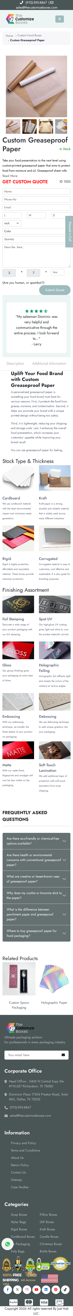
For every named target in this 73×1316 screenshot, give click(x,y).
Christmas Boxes (51, 1244)
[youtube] (36, 1289)
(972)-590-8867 (36, 2)
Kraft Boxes (47, 1229)
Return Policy (20, 1165)
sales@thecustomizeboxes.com (36, 7)
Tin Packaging (20, 1244)
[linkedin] (46, 1289)
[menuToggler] (59, 19)
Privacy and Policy (23, 1143)
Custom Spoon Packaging (19, 1005)
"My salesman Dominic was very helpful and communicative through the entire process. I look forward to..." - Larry (36, 330)
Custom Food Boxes (29, 35)
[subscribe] (63, 1055)
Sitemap (16, 1179)
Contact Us (18, 1172)
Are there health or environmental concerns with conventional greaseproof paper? (34, 860)
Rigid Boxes (19, 1229)
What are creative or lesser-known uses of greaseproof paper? (33, 879)
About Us (17, 1157)
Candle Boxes (49, 1236)
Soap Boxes (19, 1214)
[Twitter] (17, 1289)
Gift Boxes (47, 1222)
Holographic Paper (54, 1002)
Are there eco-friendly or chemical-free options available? (33, 841)
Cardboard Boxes (23, 1236)
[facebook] (7, 1289)
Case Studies (19, 1187)
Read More (9, 175)
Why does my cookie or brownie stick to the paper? (34, 895)
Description (15, 363)
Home (9, 36)
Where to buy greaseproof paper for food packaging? (32, 933)
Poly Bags (17, 1251)
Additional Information (49, 363)
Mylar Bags (18, 1222)
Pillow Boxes (48, 1214)
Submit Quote (54, 290)
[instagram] (27, 1289)
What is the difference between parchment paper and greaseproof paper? (30, 914)
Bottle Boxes (48, 1251)
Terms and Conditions (25, 1150)
